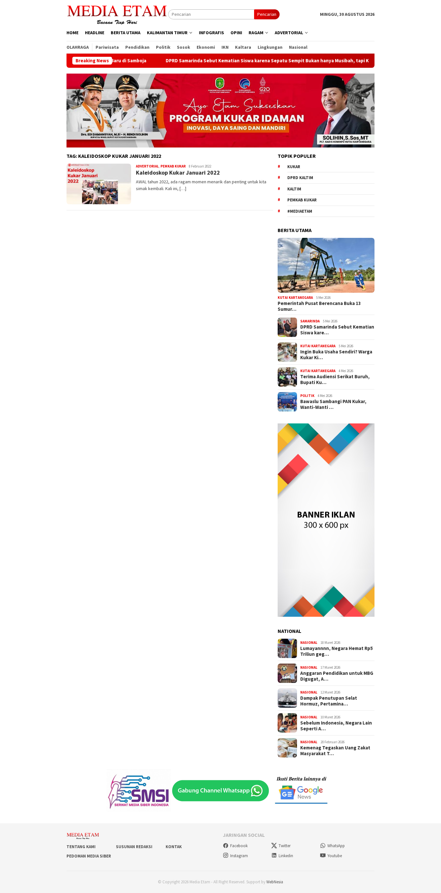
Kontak (174, 846)
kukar (293, 166)
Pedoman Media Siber (89, 856)
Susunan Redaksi (134, 846)
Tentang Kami (81, 846)
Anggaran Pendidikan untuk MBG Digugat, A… (336, 676)
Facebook (239, 845)
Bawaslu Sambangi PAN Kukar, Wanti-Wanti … (333, 404)
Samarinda (310, 321)
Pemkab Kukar (173, 166)
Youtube (334, 855)
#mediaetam (299, 211)
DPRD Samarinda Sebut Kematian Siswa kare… (337, 330)
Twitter (285, 845)
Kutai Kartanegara (295, 297)
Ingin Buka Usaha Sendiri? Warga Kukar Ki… (336, 354)
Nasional (308, 642)
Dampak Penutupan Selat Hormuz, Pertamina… (328, 701)
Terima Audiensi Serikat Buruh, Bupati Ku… (335, 379)
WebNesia (274, 882)
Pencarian (266, 14)
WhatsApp (336, 845)
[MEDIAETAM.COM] (117, 14)
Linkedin (286, 855)
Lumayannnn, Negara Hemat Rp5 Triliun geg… (336, 651)
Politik (307, 395)
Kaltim (294, 189)
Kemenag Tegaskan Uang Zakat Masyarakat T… (335, 750)
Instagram (239, 855)
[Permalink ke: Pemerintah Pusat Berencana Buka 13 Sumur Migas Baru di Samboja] (326, 265)
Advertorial (147, 166)
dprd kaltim (300, 177)
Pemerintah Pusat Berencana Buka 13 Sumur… (319, 306)
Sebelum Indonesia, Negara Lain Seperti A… (336, 726)
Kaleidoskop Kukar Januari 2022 (178, 172)
